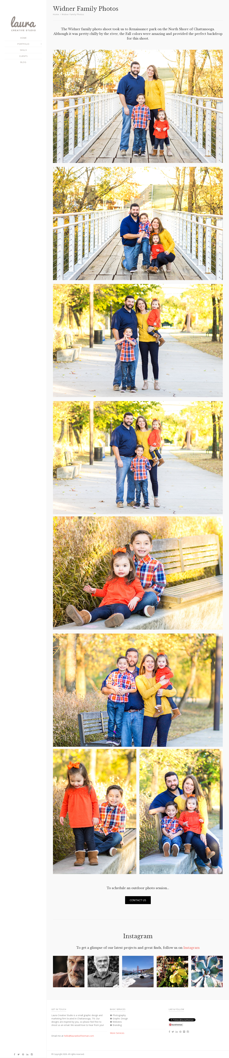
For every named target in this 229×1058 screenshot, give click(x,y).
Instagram (191, 948)
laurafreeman (177, 1024)
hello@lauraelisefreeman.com (79, 1035)
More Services (117, 1033)
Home (56, 14)
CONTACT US (138, 900)
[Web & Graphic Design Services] (23, 30)
